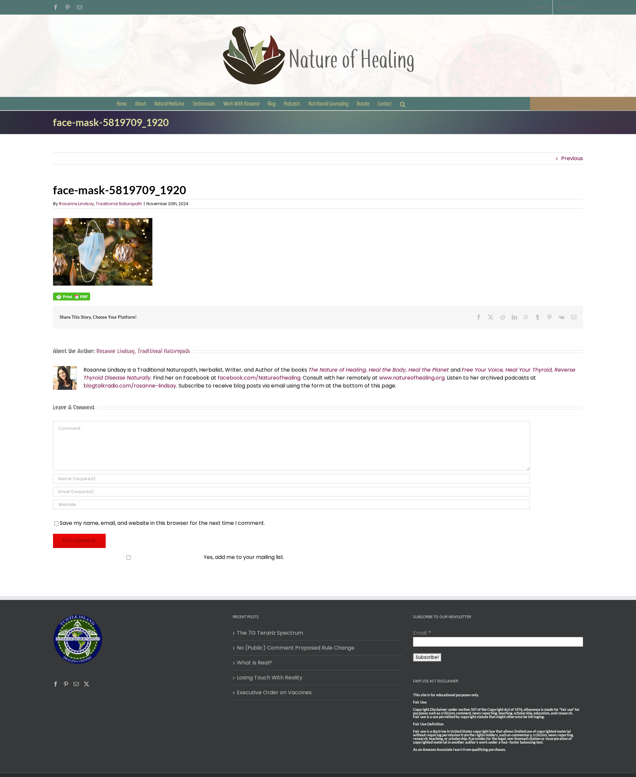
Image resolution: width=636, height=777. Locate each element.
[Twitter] (86, 684)
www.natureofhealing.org (412, 378)
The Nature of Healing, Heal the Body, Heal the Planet (378, 370)
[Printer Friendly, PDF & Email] (71, 296)
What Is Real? (254, 662)
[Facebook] (55, 684)
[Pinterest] (66, 684)
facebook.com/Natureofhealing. (259, 378)
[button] (402, 103)
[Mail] (76, 684)
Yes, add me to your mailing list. (244, 557)
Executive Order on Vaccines (274, 692)
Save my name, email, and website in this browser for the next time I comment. (162, 523)
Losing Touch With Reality (269, 677)
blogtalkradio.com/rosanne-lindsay (129, 385)
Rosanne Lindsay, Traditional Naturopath (100, 203)
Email (422, 633)
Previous (572, 158)
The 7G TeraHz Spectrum (270, 633)
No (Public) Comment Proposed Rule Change (295, 648)
